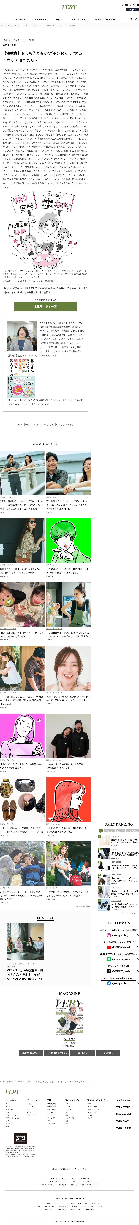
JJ (40, 1203)
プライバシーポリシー (71, 1181)
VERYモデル (49, 25)
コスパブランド (11, 1115)
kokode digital (89, 1209)
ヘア (28, 1109)
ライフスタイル (79, 19)
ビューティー (40, 19)
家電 (66, 1124)
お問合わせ (73, 1185)
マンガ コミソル (87, 1206)
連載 (9, 25)
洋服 (7, 1112)
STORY (64, 1203)
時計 (7, 1126)
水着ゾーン (37, 146)
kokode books (75, 1209)
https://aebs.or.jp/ (29, 1156)
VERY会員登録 (123, 1127)
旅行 (66, 1112)
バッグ (8, 1107)
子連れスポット (52, 1107)
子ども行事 (51, 1118)
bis (86, 1203)
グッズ (49, 1115)
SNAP (8, 1121)
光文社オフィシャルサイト (90, 1185)
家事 (66, 1115)
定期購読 (107, 1053)
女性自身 (38, 1206)
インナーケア (31, 1115)
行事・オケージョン (12, 1118)
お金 (66, 1121)
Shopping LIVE (124, 1114)
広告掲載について (46, 1185)
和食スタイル (95, 1203)
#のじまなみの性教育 (64, 425)
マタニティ (9, 1124)
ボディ (29, 1112)
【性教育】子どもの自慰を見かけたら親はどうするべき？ (52, 288)
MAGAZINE (54, 1178)
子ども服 (50, 1112)
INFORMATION (84, 1178)
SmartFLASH (49, 1206)
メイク (29, 1104)
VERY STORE (123, 1107)
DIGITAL (64, 1178)
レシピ (67, 1104)
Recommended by (79, 906)
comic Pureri (73, 1206)
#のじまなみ (48, 425)
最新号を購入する (30, 1053)
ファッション (19, 19)
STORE (72, 1178)
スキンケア (31, 1107)
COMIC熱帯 (62, 1206)
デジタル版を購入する (55, 1053)
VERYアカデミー (34, 25)
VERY (57, 1203)
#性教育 (28, 425)
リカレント (62, 25)
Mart (72, 1203)
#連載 (20, 425)
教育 (48, 1121)
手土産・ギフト (70, 1118)
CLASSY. (48, 1203)
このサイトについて (54, 1181)
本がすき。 (100, 1206)
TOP (2, 1082)
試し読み (81, 1053)
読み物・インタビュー (105, 19)
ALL (3, 25)
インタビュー (20, 25)
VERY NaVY (122, 1120)
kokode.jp (48, 1209)
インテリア (69, 1107)
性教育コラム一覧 (45, 306)
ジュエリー (9, 1109)
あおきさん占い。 (125, 1100)
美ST (79, 1203)
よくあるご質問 (61, 1185)
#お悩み (37, 425)
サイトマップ (87, 1181)
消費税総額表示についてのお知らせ (69, 1169)
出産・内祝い (51, 1109)
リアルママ (51, 1124)
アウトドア (69, 1109)
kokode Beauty (61, 1209)
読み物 (72, 25)
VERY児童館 (51, 1104)
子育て (59, 19)
